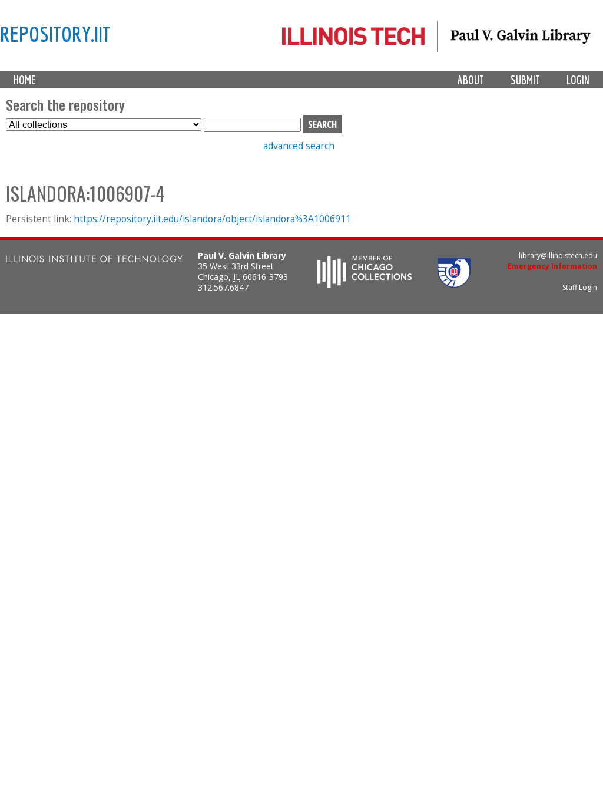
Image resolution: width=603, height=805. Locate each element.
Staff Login (579, 287)
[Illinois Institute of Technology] (94, 260)
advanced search (298, 145)
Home (25, 80)
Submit (525, 80)
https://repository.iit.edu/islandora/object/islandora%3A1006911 (212, 218)
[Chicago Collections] (364, 284)
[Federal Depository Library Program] (454, 284)
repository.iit (55, 33)
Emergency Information (552, 266)
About (471, 80)
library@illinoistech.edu (558, 255)
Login (577, 80)
